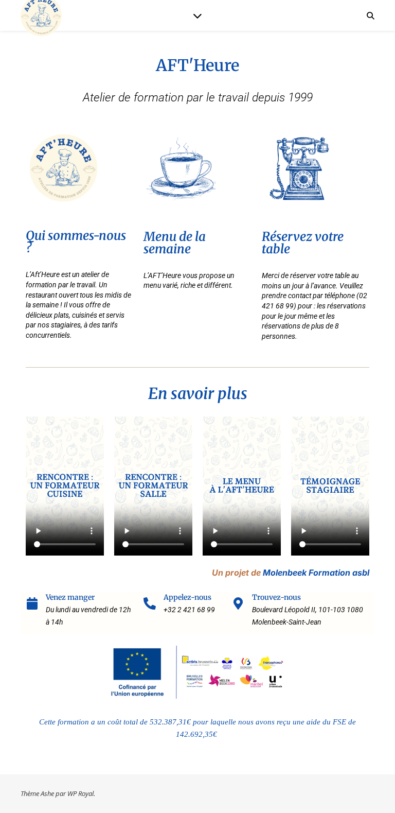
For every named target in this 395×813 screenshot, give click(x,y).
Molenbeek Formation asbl (316, 572)
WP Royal (80, 793)
